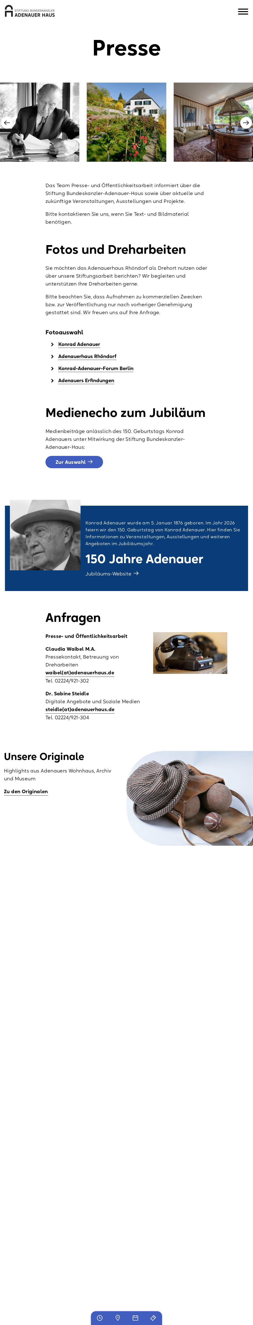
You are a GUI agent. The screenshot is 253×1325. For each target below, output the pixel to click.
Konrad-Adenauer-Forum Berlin (95, 368)
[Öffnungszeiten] (100, 1318)
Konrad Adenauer (79, 344)
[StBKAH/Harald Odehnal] (250, 843)
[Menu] (243, 12)
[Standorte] (117, 1318)
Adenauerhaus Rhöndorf (87, 356)
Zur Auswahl (71, 462)
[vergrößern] (39, 122)
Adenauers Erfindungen (86, 380)
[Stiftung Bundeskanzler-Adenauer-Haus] (30, 11)
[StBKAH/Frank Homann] (163, 159)
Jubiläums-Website (109, 574)
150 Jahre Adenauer (144, 558)
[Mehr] (45, 535)
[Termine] (135, 1318)
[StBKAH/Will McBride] (76, 159)
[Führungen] (153, 1318)
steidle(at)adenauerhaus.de (79, 709)
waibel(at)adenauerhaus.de (79, 673)
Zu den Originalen (26, 791)
